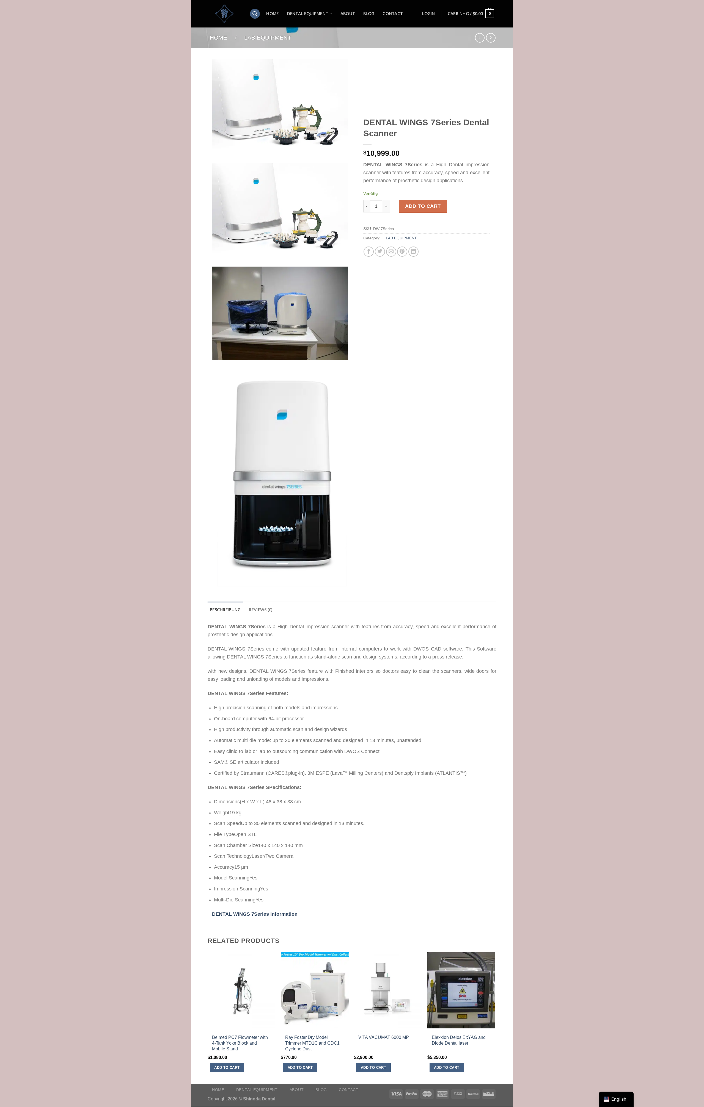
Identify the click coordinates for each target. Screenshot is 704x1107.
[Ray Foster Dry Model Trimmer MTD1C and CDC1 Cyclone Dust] (314, 1024)
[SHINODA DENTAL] (224, 13)
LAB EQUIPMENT (267, 37)
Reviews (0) (261, 609)
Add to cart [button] (227, 1068)
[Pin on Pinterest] (402, 252)
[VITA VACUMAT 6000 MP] (388, 1024)
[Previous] (208, 1017)
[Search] (255, 14)
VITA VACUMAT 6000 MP (383, 1037)
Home (272, 13)
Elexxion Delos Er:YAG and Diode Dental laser (459, 1040)
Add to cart (423, 206)
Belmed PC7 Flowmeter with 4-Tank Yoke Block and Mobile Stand (240, 1043)
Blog (368, 13)
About (347, 13)
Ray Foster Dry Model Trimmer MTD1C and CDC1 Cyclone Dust (312, 1043)
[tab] (225, 610)
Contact (393, 13)
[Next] (495, 1017)
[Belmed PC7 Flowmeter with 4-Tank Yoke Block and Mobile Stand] (241, 1024)
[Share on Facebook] (369, 252)
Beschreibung (225, 609)
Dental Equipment (308, 13)
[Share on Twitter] (380, 252)
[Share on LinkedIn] (413, 252)
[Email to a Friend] (391, 252)
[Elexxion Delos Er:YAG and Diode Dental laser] (461, 1024)
